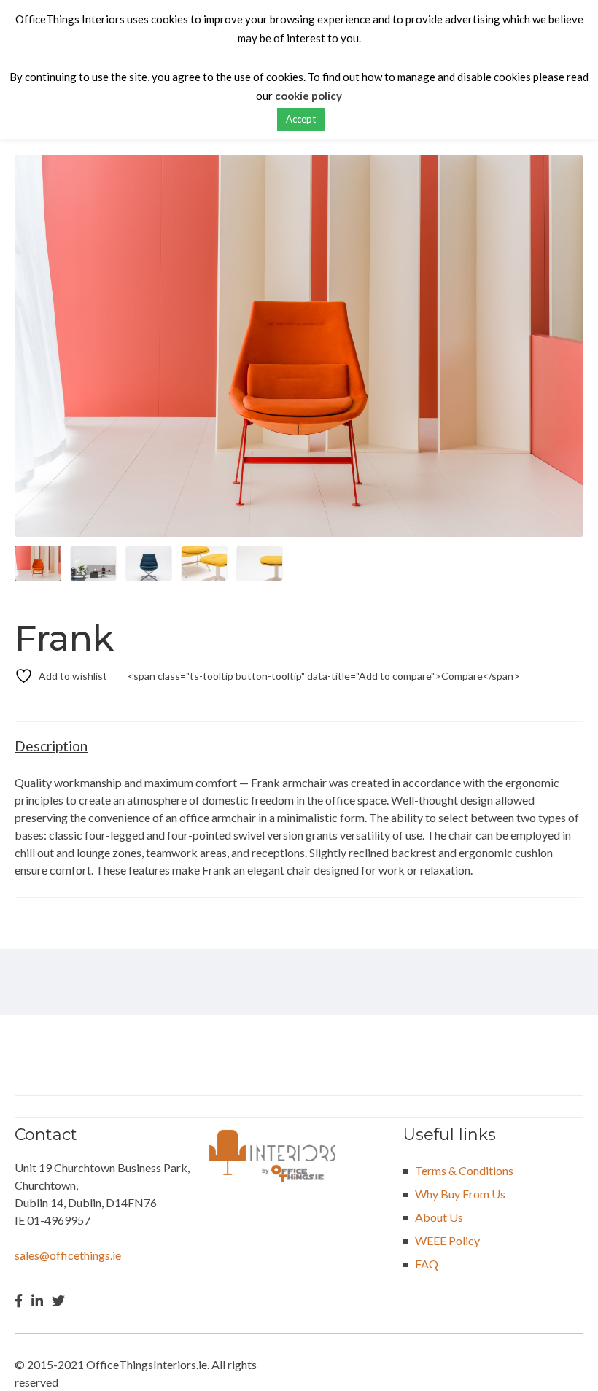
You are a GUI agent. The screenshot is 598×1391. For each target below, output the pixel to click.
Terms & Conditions (464, 1170)
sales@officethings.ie (68, 1255)
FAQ (426, 1264)
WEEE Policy (447, 1240)
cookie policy (308, 95)
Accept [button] (301, 119)
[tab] (51, 746)
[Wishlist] (61, 676)
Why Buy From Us (460, 1194)
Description (51, 745)
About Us (439, 1217)
